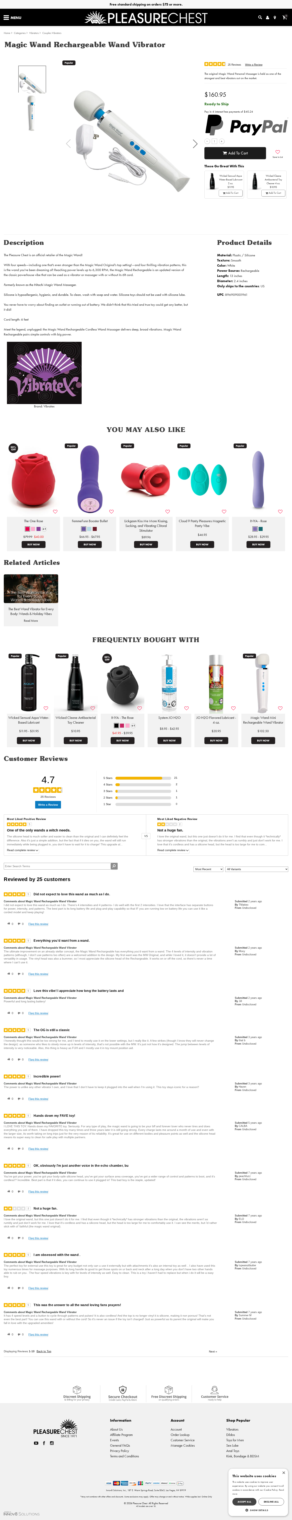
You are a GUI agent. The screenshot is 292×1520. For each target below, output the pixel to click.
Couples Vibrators (51, 33)
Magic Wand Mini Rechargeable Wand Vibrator (263, 720)
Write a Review (253, 64)
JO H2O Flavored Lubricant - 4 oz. (216, 720)
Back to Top (44, 1351)
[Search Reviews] (114, 866)
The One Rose (33, 521)
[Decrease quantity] (207, 141)
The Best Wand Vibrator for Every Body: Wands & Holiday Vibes (31, 611)
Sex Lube (232, 1445)
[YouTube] (36, 1443)
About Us (116, 1429)
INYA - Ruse (258, 521)
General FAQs (120, 1445)
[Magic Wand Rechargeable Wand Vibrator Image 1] (131, 143)
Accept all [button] (244, 1501)
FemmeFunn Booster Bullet (90, 521)
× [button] (283, 1472)
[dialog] (258, 1492)
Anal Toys (232, 1451)
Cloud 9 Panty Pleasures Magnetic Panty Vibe (202, 523)
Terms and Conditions (124, 1456)
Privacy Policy (119, 1451)
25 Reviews (234, 64)
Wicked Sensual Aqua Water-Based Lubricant (28, 720)
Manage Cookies (183, 1445)
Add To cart (238, 153)
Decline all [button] (271, 1501)
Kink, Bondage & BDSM (242, 1456)
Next (213, 1351)
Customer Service (183, 1440)
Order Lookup (180, 1435)
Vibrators (34, 33)
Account (176, 1429)
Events (114, 1440)
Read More (31, 621)
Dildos (230, 1435)
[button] (195, 143)
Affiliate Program (121, 1435)
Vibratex (49, 406)
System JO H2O (169, 717)
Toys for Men (235, 1440)
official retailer (45, 255)
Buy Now (33, 544)
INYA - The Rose (122, 717)
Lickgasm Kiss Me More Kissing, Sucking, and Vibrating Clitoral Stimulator (146, 526)
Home (7, 33)
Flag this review (38, 923)
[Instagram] (51, 1443)
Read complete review (21, 850)
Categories (20, 33)
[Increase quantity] (221, 141)
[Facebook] (44, 1443)
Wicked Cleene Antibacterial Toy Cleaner (76, 720)
